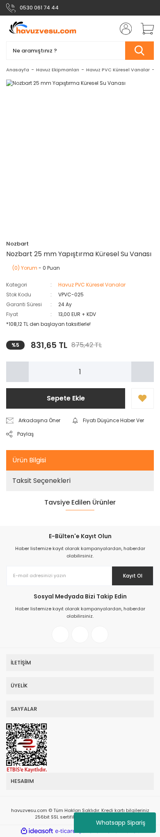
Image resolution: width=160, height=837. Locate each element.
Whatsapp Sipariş (120, 823)
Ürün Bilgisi (29, 460)
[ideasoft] (37, 831)
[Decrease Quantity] (17, 372)
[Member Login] (123, 29)
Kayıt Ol (132, 575)
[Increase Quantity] (142, 372)
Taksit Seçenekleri (41, 480)
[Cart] (144, 29)
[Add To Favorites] (142, 398)
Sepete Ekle (66, 398)
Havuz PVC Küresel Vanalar (92, 284)
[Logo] (41, 28)
